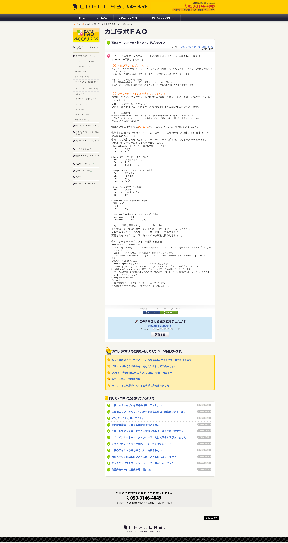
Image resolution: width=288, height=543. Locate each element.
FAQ (82, 24)
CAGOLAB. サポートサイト (110, 6)
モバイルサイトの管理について (85, 99)
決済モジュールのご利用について (87, 142)
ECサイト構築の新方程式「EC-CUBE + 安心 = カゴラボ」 (143, 372)
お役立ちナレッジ (82, 171)
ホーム (82, 17)
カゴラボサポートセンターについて (87, 48)
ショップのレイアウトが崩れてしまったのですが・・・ (142, 444)
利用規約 (125, 539)
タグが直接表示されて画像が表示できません (136, 424)
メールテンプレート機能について (86, 89)
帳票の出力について (82, 120)
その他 (78, 177)
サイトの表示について (82, 66)
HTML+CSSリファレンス (162, 17)
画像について (207, 47)
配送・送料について (82, 77)
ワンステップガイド (128, 17)
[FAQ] (126, 33)
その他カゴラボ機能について (85, 114)
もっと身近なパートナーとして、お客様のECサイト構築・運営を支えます (152, 360)
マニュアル (102, 17)
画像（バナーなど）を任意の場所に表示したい (137, 405)
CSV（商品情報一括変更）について (86, 82)
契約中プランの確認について (87, 126)
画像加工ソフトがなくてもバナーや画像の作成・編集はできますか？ (149, 411)
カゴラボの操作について (190, 47)
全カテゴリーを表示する (85, 184)
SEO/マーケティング (84, 164)
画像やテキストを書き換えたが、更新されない (137, 450)
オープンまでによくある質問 (85, 61)
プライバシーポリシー (110, 539)
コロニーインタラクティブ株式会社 (86, 539)
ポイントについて (81, 104)
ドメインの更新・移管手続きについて (87, 133)
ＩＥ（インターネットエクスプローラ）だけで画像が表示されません (149, 437)
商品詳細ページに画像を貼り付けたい (132, 469)
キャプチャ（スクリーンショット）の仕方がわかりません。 (144, 463)
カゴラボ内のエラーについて (85, 109)
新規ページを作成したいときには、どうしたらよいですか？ (144, 457)
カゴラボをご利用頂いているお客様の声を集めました (140, 385)
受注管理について (81, 71)
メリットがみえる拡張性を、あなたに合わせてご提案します (144, 366)
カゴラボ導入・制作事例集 (126, 379)
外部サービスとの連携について (87, 157)
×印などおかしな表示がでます (128, 418)
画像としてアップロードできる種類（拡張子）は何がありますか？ (148, 431)
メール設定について (83, 149)
